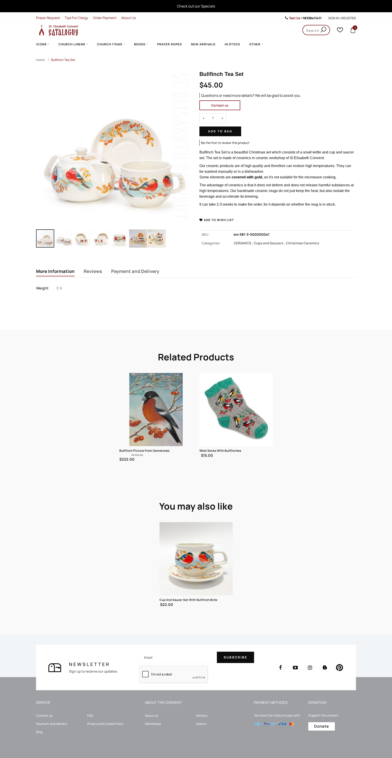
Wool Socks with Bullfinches (220, 451)
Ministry (202, 715)
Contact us (219, 105)
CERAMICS (244, 243)
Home (40, 60)
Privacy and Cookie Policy (105, 724)
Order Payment (105, 17)
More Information (55, 271)
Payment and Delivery (135, 271)
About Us (128, 17)
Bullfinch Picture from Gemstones (144, 451)
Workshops (153, 724)
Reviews (93, 271)
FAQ (90, 715)
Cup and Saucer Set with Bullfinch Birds (188, 600)
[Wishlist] (340, 31)
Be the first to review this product (225, 143)
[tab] (55, 271)
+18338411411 (311, 18)
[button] (64, 238)
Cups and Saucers (270, 243)
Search (201, 724)
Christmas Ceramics (302, 243)
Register (348, 18)
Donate (321, 726)
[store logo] (57, 30)
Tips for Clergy (76, 17)
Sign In (333, 18)
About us (151, 715)
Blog (39, 732)
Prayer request (48, 17)
